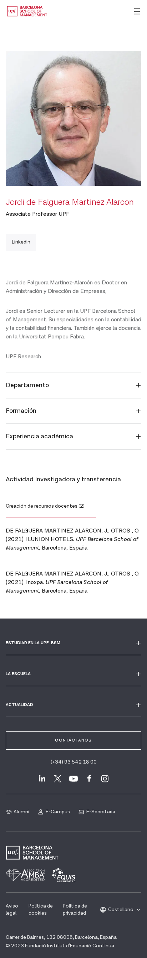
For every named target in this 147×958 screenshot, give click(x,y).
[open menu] (137, 11)
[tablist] (73, 506)
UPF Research (23, 356)
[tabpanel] (73, 561)
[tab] (51, 506)
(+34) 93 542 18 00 (74, 762)
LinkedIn (21, 242)
